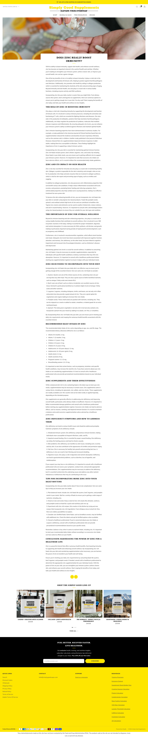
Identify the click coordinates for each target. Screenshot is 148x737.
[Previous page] (17, 604)
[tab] (72, 627)
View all (73, 631)
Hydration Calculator (118, 717)
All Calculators (116, 721)
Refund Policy (7, 691)
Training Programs (118, 677)
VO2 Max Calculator (118, 705)
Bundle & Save (66, 15)
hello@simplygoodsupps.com (48, 677)
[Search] (137, 6)
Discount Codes (7, 680)
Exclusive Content (117, 681)
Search (5, 677)
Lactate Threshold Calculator (121, 709)
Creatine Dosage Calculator (120, 689)
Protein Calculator (117, 693)
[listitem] (74, 2)
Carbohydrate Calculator (120, 697)
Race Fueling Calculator (119, 701)
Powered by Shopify (121, 729)
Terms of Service (8, 694)
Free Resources (80, 15)
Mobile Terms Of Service (10, 697)
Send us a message (81, 677)
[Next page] (131, 604)
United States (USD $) (10, 6)
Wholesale (6, 683)
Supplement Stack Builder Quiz (121, 685)
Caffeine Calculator (118, 713)
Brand (92, 15)
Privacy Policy (7, 688)
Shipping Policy (7, 686)
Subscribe (95, 661)
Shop (55, 15)
